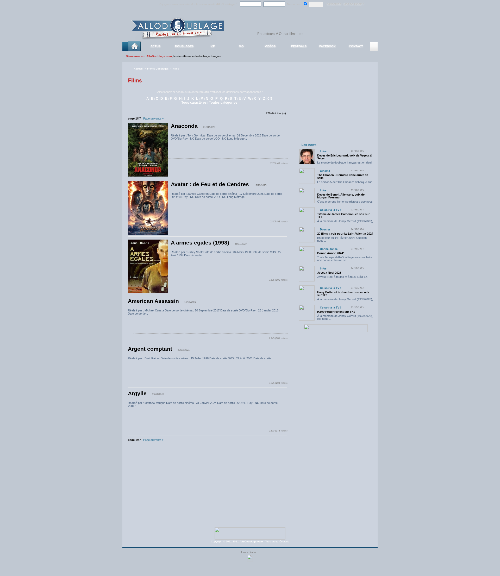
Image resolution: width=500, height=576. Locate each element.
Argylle (137, 393)
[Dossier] (325, 229)
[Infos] (323, 151)
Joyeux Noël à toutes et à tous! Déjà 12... (343, 276)
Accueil (138, 68)
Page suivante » (153, 118)
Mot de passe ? (354, 4)
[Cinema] (325, 170)
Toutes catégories (223, 102)
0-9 (269, 99)
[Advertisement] (336, 108)
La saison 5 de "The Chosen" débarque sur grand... (344, 183)
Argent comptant (150, 349)
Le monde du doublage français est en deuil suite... (344, 164)
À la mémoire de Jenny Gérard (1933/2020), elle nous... (345, 223)
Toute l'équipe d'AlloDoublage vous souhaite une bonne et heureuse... (344, 259)
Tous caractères (194, 102)
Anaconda (184, 126)
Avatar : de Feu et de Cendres (210, 184)
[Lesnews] (309, 144)
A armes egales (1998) (200, 243)
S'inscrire (334, 4)
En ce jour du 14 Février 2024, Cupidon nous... (342, 239)
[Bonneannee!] (330, 248)
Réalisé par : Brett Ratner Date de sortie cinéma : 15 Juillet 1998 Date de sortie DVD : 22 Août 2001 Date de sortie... (200, 358)
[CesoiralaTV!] (330, 209)
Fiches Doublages (157, 68)
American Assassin (153, 301)
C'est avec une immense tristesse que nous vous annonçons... (345, 203)
